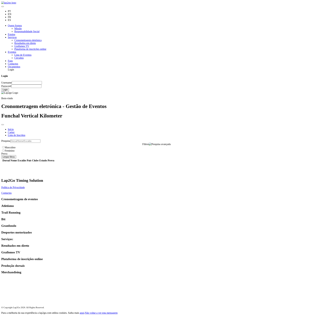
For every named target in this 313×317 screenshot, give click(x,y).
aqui (82, 312)
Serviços (12, 37)
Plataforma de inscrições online (30, 49)
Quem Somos (15, 25)
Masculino (10, 147)
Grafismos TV (21, 46)
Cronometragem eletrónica (28, 40)
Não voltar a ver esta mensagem (101, 312)
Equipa (11, 34)
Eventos (12, 52)
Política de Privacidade (13, 187)
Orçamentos (14, 66)
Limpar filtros (9, 157)
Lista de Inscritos (16, 135)
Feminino (10, 150)
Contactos (13, 63)
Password (6, 86)
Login (5, 89)
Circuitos (19, 57)
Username (6, 82)
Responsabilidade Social (26, 31)
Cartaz (11, 132)
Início (11, 129)
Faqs (10, 60)
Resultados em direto (25, 43)
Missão (18, 28)
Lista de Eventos (22, 55)
